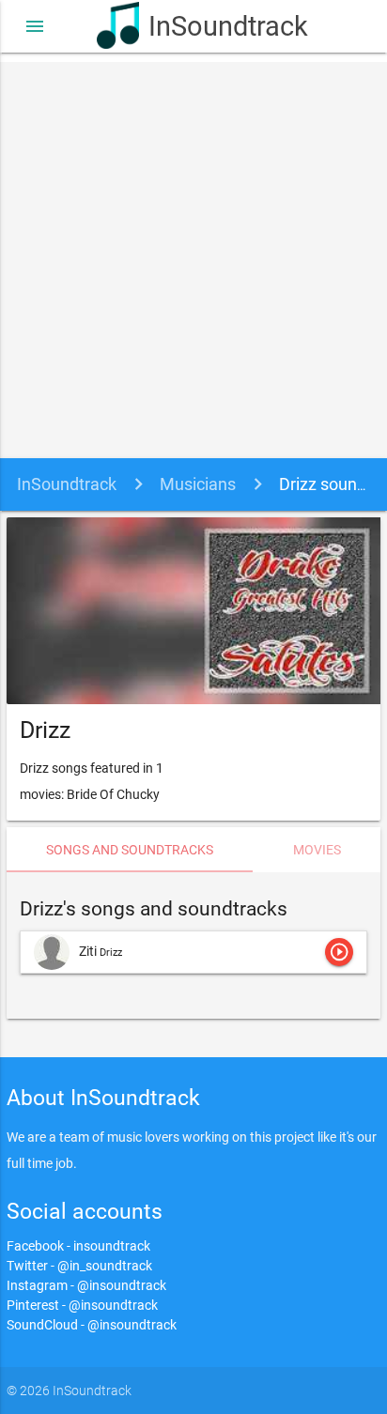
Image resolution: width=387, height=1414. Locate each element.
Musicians (198, 484)
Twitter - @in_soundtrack (79, 1265)
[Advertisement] (193, 255)
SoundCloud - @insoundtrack (92, 1324)
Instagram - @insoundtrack (86, 1285)
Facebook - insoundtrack (78, 1245)
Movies (317, 849)
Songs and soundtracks (129, 849)
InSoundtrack (219, 26)
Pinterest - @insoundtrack (82, 1305)
